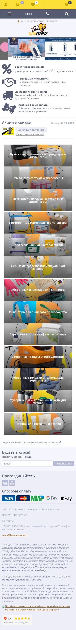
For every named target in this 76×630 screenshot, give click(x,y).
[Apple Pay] (66, 498)
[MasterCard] (23, 498)
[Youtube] (12, 483)
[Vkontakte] (5, 483)
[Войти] (6, 4)
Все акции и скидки (62, 122)
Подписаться (64, 463)
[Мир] (37, 498)
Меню (28, 13)
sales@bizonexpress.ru (15, 535)
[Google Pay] (52, 498)
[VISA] (8, 498)
